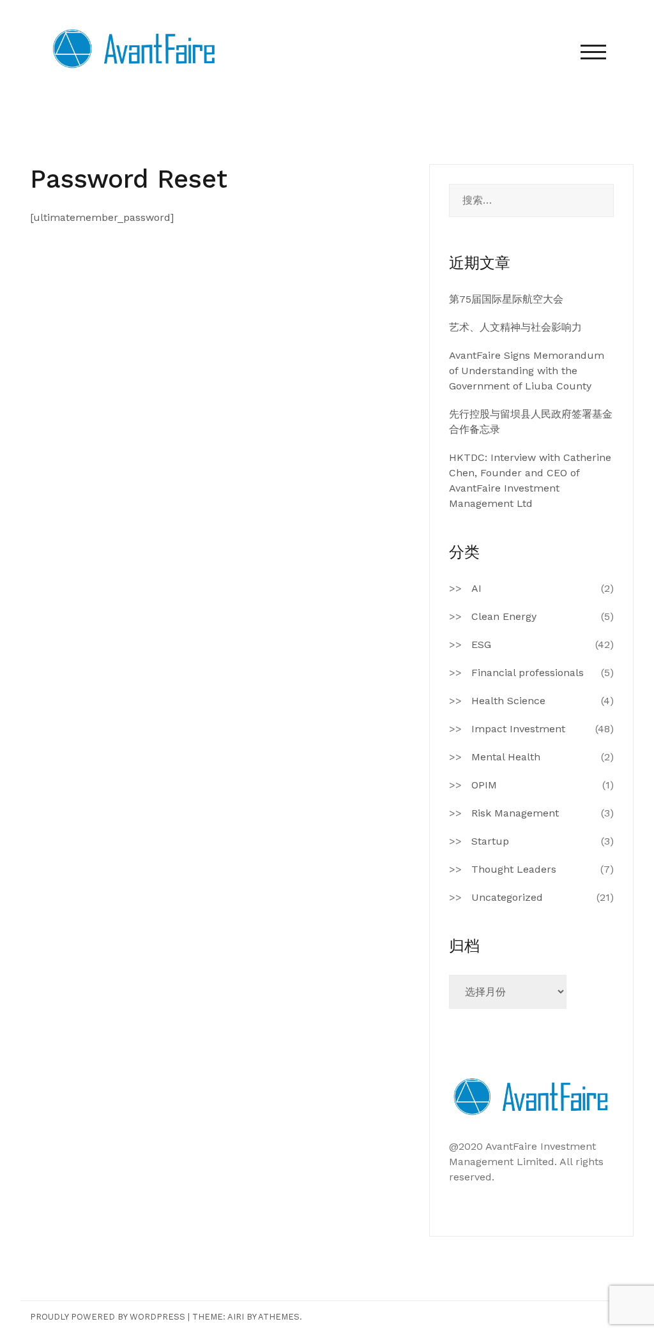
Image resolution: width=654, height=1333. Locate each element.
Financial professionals (527, 672)
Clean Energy (503, 616)
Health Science (508, 701)
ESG (481, 644)
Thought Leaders (513, 869)
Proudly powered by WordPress (107, 1317)
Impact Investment (518, 729)
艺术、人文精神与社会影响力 (515, 327)
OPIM (484, 785)
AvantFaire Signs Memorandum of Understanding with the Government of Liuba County (526, 370)
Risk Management (515, 813)
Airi (235, 1317)
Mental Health (505, 757)
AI (476, 588)
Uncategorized (507, 897)
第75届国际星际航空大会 (506, 299)
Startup (490, 841)
